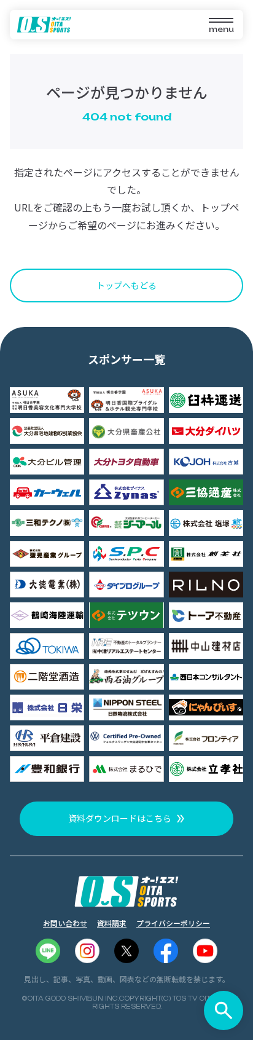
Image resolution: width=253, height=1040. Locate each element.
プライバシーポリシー (173, 923)
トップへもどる (126, 285)
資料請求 (111, 923)
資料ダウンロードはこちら (119, 818)
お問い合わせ (65, 923)
